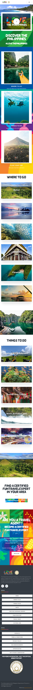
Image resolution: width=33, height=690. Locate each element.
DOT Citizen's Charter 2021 (17, 652)
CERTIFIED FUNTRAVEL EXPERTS (16, 500)
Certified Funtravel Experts (17, 611)
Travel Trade (17, 619)
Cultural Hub (17, 623)
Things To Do (17, 603)
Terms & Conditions (17, 637)
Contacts (17, 633)
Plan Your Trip (17, 615)
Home (17, 595)
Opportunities (17, 648)
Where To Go (17, 599)
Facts (17, 607)
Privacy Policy (17, 641)
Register (16, 553)
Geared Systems (28, 687)
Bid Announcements (17, 645)
